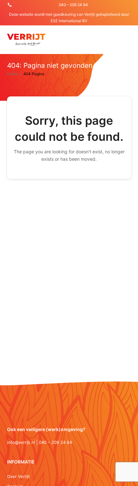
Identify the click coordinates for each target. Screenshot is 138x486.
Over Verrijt (18, 476)
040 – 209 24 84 (73, 4)
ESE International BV (69, 20)
